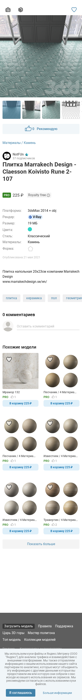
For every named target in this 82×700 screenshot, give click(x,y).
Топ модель (12, 640)
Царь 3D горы (13, 633)
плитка (11, 298)
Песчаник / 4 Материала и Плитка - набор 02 (61, 392)
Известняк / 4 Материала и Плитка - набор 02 (61, 456)
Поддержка (64, 626)
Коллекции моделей (40, 640)
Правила (45, 626)
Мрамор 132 (11, 392)
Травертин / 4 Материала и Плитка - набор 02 (61, 520)
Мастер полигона (41, 633)
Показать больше (41, 544)
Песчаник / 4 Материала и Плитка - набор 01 (20, 456)
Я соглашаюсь (20, 693)
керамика (34, 298)
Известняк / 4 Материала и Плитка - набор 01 (20, 520)
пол (54, 298)
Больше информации (57, 693)
